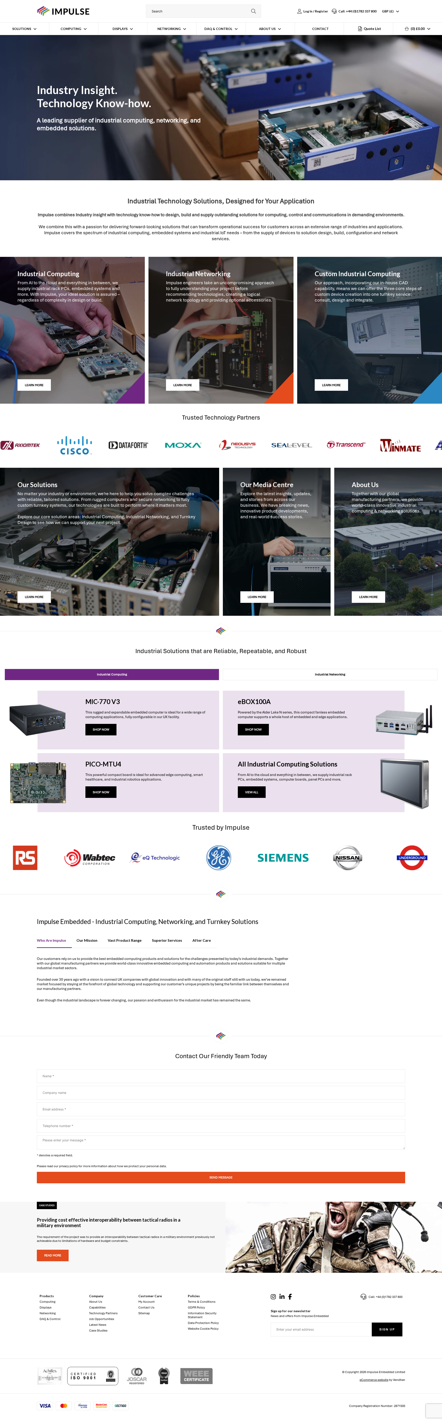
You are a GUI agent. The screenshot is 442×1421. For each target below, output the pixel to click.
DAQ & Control (218, 29)
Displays (120, 29)
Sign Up (387, 1329)
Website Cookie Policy (203, 1329)
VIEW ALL (251, 792)
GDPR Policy (196, 1307)
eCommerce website (374, 1380)
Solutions (21, 29)
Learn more (34, 385)
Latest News (97, 1325)
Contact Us (146, 1307)
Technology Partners (103, 1313)
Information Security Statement (202, 1315)
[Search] (253, 11)
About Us (267, 29)
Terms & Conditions (201, 1302)
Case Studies (98, 1330)
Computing (71, 29)
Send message (221, 1177)
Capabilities (97, 1307)
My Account (146, 1302)
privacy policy (68, 1166)
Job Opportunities (101, 1319)
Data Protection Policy (203, 1323)
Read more (52, 1255)
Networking (169, 29)
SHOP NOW (101, 729)
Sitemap (144, 1313)
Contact (320, 29)
